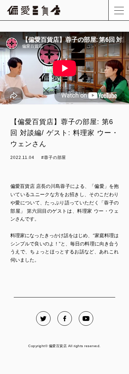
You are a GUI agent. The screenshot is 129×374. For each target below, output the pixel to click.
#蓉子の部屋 (53, 157)
